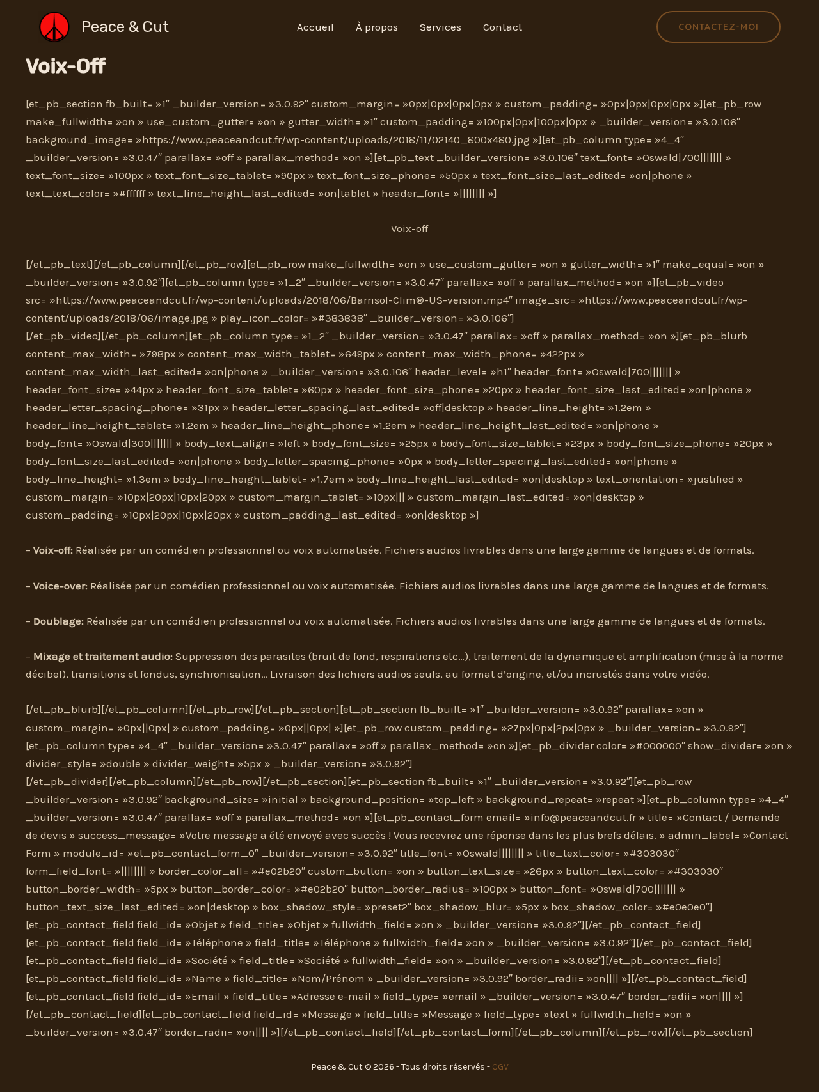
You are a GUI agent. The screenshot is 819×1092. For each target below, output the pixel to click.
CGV (500, 1066)
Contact (502, 26)
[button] (718, 27)
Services (440, 26)
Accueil (315, 26)
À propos (377, 26)
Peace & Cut (125, 27)
